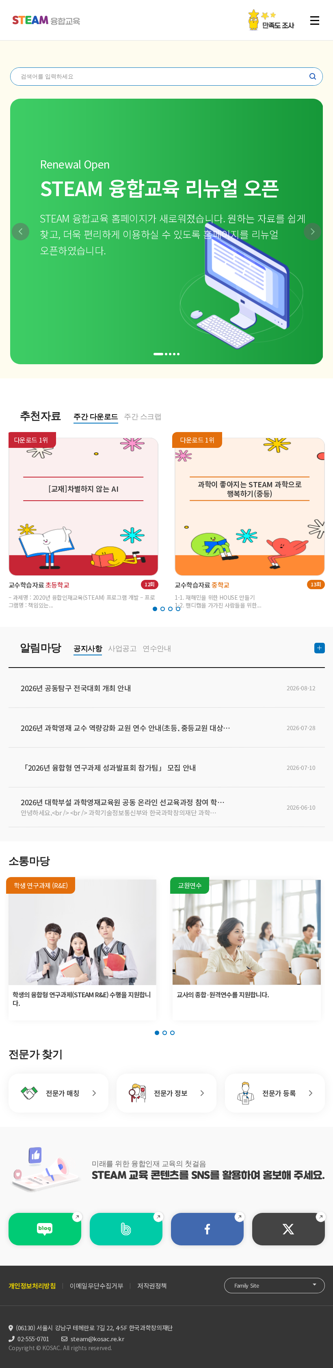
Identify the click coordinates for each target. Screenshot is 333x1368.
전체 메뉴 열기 (318, 20)
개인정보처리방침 (32, 1285)
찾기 (312, 76)
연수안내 (157, 648)
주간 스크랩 (142, 417)
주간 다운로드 (96, 417)
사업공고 (122, 648)
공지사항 (88, 648)
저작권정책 (152, 1285)
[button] (20, 231)
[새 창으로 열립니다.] (45, 1229)
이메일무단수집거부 (96, 1285)
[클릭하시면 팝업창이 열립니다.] (271, 13)
